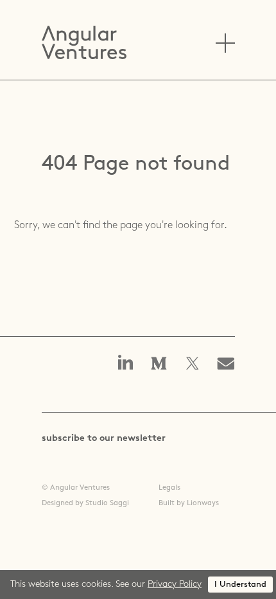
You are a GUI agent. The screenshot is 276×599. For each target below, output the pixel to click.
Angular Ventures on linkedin (126, 363)
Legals (169, 488)
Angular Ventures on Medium (159, 364)
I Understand (240, 584)
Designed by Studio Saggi (85, 503)
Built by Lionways (189, 503)
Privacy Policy (175, 584)
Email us (230, 364)
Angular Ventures (84, 42)
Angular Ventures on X (193, 364)
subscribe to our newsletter (104, 438)
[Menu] (225, 43)
